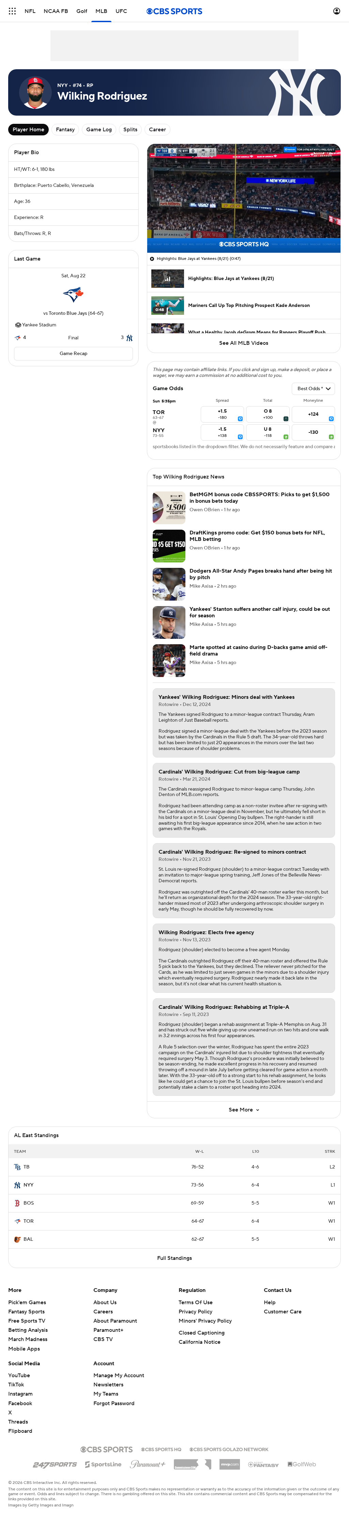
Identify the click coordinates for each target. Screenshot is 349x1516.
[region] (243, 198)
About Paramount (115, 1321)
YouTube (19, 1375)
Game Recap (73, 354)
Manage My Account (118, 1375)
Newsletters (108, 1384)
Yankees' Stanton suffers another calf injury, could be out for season (259, 612)
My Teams (105, 1393)
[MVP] (229, 1461)
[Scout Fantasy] (263, 1464)
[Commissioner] (192, 1461)
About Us (105, 1302)
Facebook (20, 1403)
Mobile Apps (24, 1348)
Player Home (28, 129)
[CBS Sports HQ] (161, 1448)
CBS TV (103, 1339)
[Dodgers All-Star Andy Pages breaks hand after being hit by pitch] (169, 584)
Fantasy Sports (26, 1311)
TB (27, 1167)
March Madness (27, 1339)
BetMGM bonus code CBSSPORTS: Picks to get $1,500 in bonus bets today (259, 497)
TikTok (16, 1384)
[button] (12, 11)
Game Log (99, 129)
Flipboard (20, 1431)
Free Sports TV (26, 1321)
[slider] (243, 233)
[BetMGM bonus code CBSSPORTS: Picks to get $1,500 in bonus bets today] (169, 507)
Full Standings (174, 1258)
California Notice (200, 1342)
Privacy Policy (195, 1311)
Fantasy (65, 129)
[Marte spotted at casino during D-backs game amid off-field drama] (169, 660)
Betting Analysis (28, 1330)
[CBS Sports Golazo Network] (229, 1448)
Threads (18, 1421)
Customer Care (283, 1311)
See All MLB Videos (243, 343)
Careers (103, 1311)
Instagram (20, 1393)
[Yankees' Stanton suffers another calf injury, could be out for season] (169, 622)
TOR (29, 1221)
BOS (29, 1203)
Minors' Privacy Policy (205, 1321)
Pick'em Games (27, 1302)
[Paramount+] (148, 1462)
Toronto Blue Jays (68, 313)
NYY (28, 1185)
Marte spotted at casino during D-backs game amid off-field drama (258, 650)
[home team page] (73, 295)
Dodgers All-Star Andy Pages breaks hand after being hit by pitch (260, 574)
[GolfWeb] (302, 1464)
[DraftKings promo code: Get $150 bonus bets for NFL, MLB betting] (169, 546)
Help (270, 1302)
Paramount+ (108, 1330)
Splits (130, 129)
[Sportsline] (103, 1463)
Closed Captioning (202, 1332)
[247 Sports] (55, 1463)
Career (157, 129)
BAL (28, 1239)
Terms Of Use (196, 1302)
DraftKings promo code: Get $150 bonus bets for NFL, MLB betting (257, 536)
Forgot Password (114, 1403)
